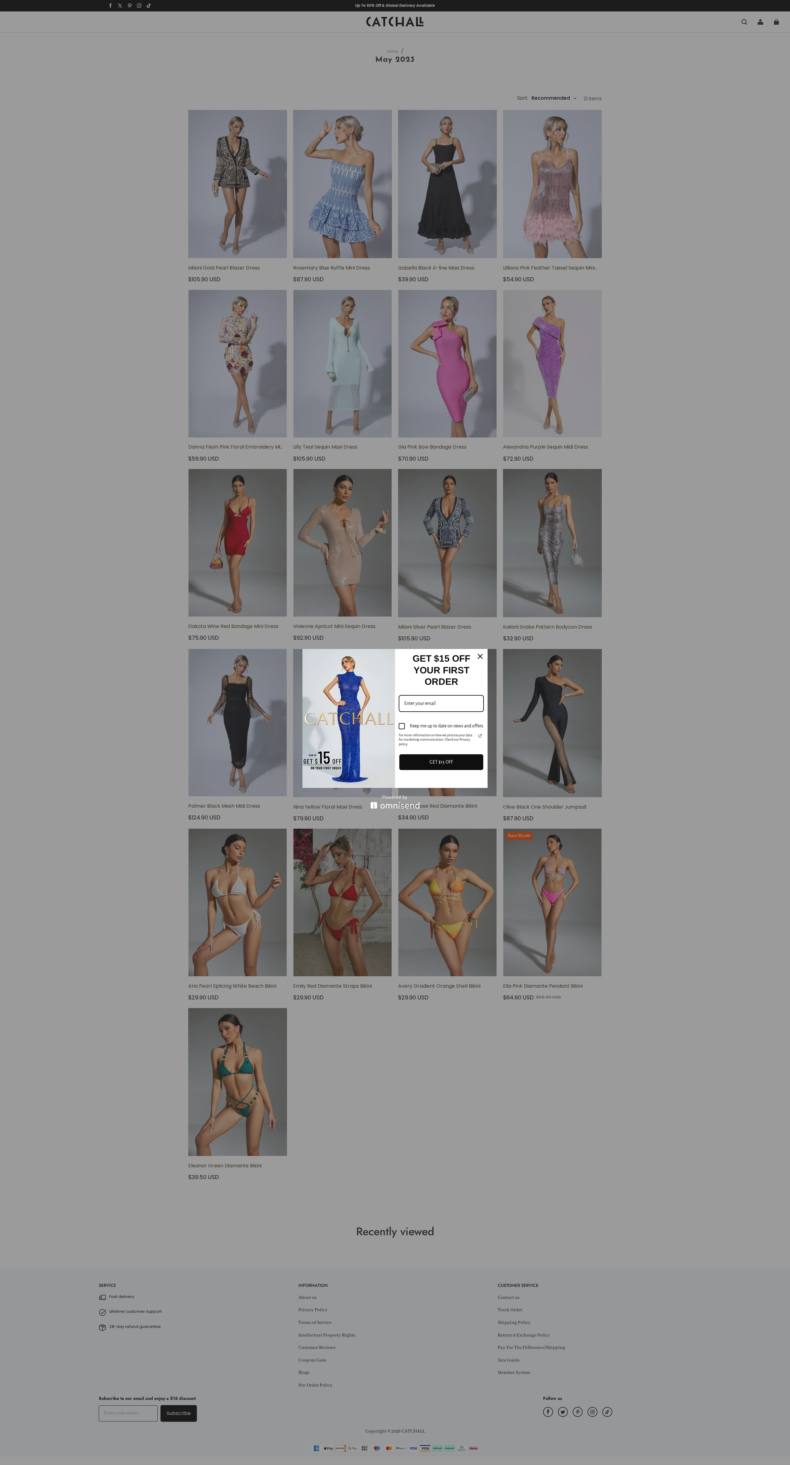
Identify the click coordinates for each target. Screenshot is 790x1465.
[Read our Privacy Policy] (480, 735)
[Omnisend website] (395, 802)
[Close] (480, 656)
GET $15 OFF (441, 762)
